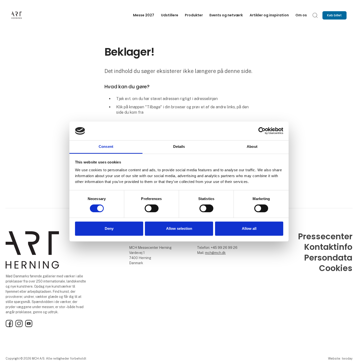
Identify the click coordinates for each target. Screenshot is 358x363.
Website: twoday (340, 358)
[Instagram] (19, 326)
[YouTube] (28, 326)
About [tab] (252, 146)
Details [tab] (179, 146)
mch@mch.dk (215, 253)
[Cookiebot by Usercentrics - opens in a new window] (262, 131)
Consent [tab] (106, 146)
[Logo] (30, 15)
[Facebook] (9, 326)
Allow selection (179, 228)
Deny (109, 228)
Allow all (249, 228)
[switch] (152, 208)
